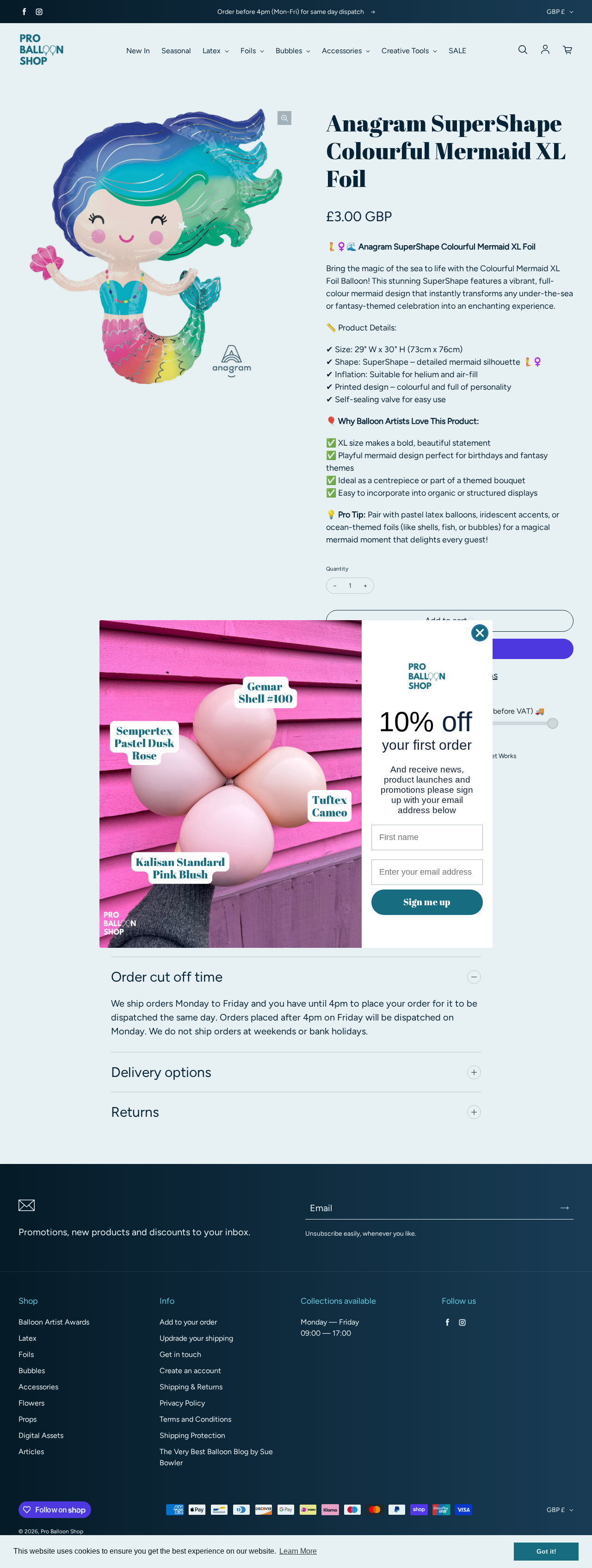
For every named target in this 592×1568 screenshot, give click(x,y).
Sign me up (426, 902)
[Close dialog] (480, 633)
